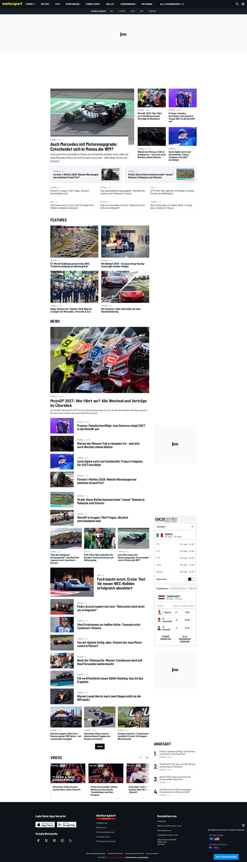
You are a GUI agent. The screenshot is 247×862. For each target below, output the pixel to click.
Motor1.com (101, 827)
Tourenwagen (127, 4)
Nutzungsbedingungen (95, 853)
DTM (57, 4)
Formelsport (93, 4)
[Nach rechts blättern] (146, 757)
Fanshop (152, 11)
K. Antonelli (167, 620)
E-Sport (122, 11)
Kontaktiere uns (164, 830)
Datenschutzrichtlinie (135, 853)
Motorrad (147, 4)
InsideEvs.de (101, 823)
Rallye (110, 4)
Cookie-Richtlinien (115, 853)
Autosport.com (103, 836)
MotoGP (45, 4)
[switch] (190, 579)
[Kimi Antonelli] (159, 620)
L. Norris (167, 612)
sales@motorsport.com (167, 835)
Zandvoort (173, 596)
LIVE (111, 11)
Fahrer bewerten (166, 637)
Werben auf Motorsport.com (169, 826)
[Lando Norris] (159, 612)
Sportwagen (72, 4)
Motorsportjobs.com (105, 832)
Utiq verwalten (152, 853)
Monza (169, 534)
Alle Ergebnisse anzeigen (185, 639)
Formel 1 (30, 4)
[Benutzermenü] (243, 4)
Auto (133, 11)
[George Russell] (159, 628)
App (141, 11)
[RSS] (70, 840)
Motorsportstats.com (105, 841)
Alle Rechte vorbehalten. (137, 857)
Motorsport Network (115, 857)
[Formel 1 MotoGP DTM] (175, 527)
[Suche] (237, 4)
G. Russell (166, 628)
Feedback (161, 821)
